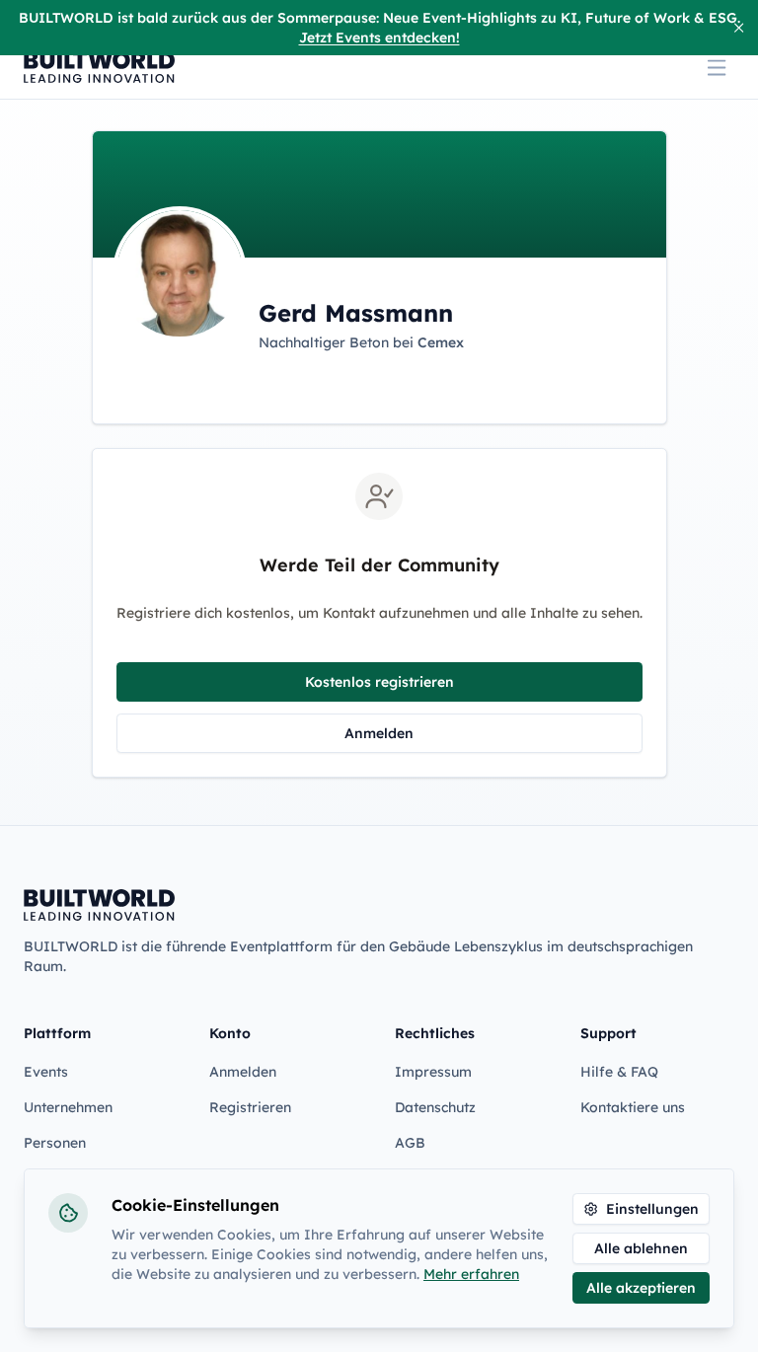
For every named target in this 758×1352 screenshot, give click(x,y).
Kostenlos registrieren (379, 682)
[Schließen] (738, 27)
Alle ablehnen (641, 1248)
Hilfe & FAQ (619, 1072)
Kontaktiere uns (632, 1107)
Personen (55, 1143)
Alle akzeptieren (641, 1288)
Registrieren (250, 1107)
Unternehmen (68, 1107)
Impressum (433, 1072)
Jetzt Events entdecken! (379, 37)
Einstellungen (652, 1209)
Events (46, 1072)
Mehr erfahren (471, 1274)
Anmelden (379, 733)
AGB (410, 1143)
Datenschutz (435, 1107)
